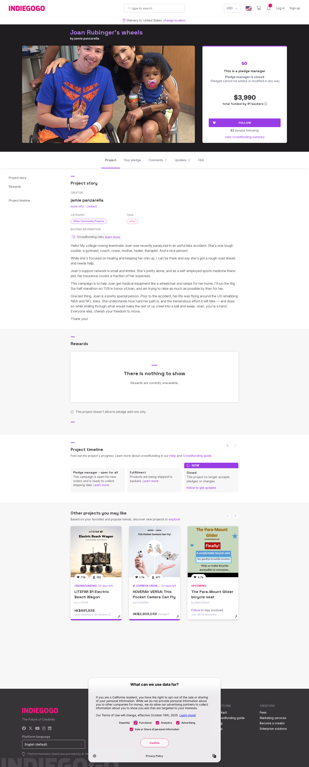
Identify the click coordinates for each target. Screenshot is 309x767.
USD (230, 8)
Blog (219, 723)
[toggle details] (121, 618)
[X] (31, 728)
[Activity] (269, 8)
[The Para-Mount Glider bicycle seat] (213, 551)
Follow (245, 122)
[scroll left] (227, 445)
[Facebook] (24, 728)
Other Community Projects (88, 221)
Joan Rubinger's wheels (106, 32)
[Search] (129, 8)
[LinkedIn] (49, 728)
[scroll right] (235, 516)
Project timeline (19, 200)
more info (77, 206)
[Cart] (259, 8)
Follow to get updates (201, 487)
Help (172, 455)
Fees (263, 712)
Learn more (101, 485)
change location (174, 20)
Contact (221, 712)
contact (91, 206)
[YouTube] (37, 728)
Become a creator (272, 723)
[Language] (248, 8)
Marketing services (273, 718)
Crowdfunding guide (197, 455)
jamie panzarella (86, 38)
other (132, 221)
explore (174, 519)
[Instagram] (43, 728)
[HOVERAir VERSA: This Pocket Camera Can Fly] (154, 551)
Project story (17, 177)
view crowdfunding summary (245, 137)
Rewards (15, 186)
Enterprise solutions (273, 728)
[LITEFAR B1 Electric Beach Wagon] (96, 551)
